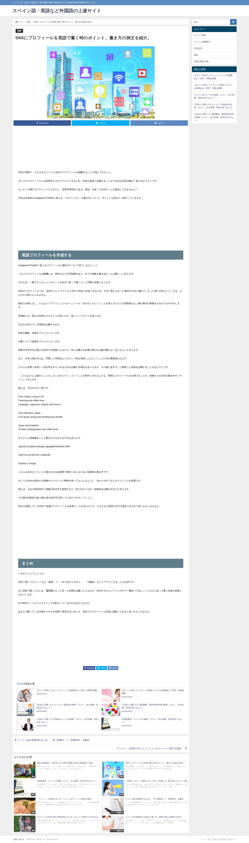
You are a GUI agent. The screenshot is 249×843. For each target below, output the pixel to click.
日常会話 (198, 48)
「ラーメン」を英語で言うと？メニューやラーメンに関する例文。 (149, 748)
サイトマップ (52, 839)
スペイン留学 (200, 35)
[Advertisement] (100, 150)
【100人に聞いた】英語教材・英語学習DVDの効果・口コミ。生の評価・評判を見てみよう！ (214, 117)
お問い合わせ (18, 839)
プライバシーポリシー (35, 839)
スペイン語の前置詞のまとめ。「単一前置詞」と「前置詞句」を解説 (53, 740)
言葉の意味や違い (202, 61)
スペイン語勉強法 (202, 42)
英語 (19, 31)
